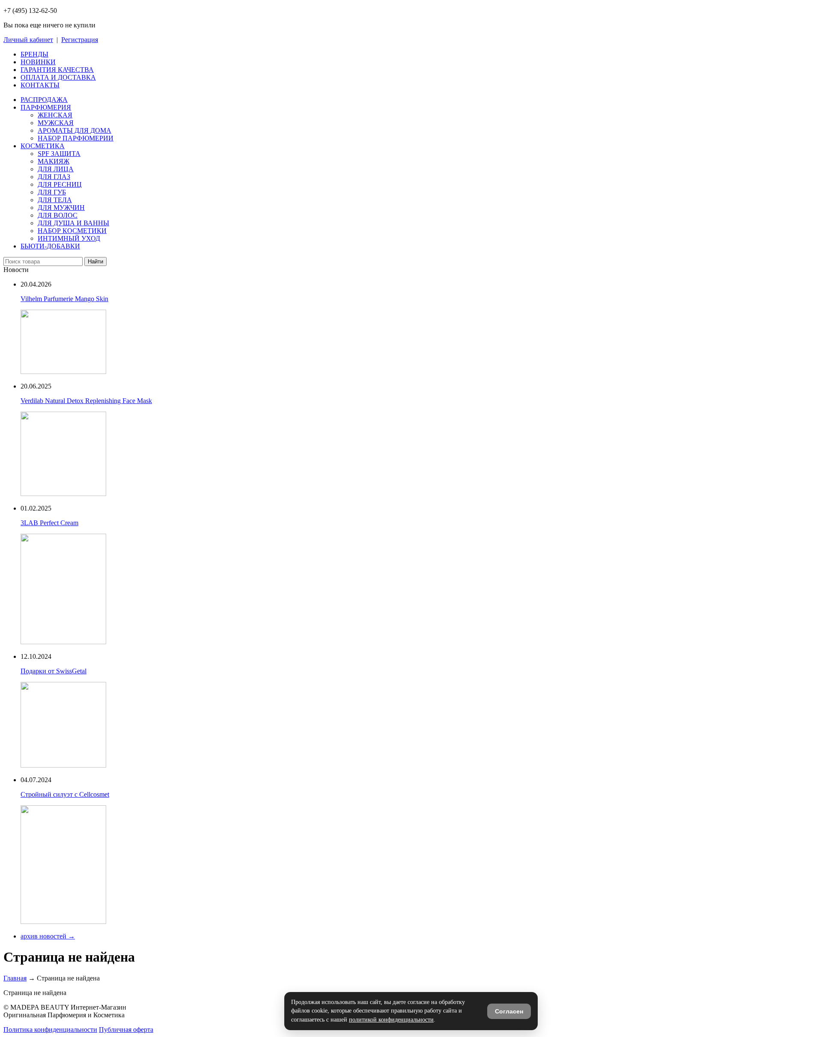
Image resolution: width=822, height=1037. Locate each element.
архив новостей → (48, 936)
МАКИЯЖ (53, 161)
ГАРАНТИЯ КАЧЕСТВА (57, 69)
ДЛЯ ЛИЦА (56, 169)
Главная (15, 978)
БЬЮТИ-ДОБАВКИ (50, 246)
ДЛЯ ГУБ (52, 192)
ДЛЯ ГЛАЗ (54, 176)
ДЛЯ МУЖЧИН (61, 207)
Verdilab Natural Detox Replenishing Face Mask (86, 400)
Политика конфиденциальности (50, 1029)
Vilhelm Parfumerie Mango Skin (64, 298)
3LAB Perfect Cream (49, 522)
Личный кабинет (28, 39)
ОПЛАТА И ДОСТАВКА (58, 77)
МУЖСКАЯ (56, 122)
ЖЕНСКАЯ (55, 115)
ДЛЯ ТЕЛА (55, 199)
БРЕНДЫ (34, 54)
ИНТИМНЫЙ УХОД (69, 238)
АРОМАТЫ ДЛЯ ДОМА (74, 130)
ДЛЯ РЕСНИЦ (60, 184)
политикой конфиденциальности (391, 1019)
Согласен (509, 1011)
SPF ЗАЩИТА (59, 153)
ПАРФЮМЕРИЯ (46, 107)
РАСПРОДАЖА (44, 99)
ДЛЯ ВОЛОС (57, 215)
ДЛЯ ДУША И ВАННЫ (73, 223)
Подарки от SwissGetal (53, 671)
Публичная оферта (126, 1029)
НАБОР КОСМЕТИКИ (72, 230)
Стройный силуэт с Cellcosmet (65, 794)
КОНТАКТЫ (40, 85)
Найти (95, 261)
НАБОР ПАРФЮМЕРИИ (75, 138)
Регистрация (79, 39)
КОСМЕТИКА (43, 145)
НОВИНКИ (38, 62)
